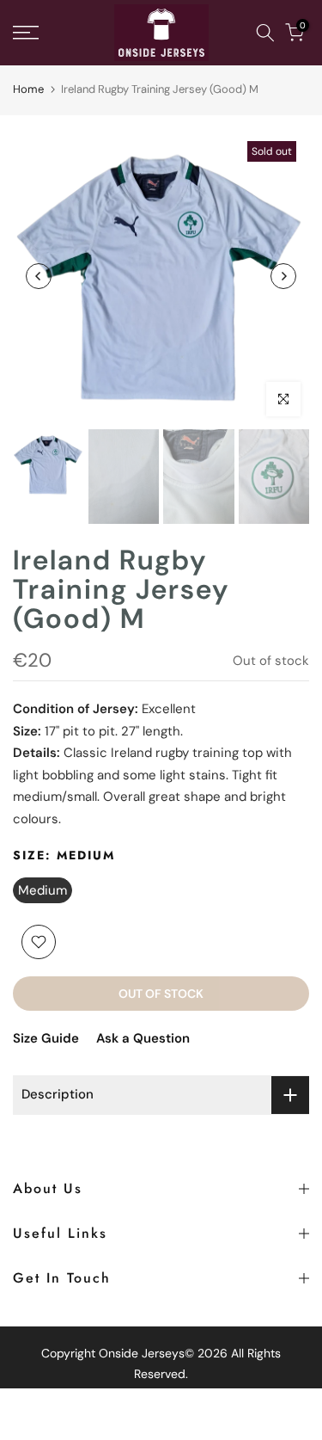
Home (28, 89)
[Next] (283, 276)
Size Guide (46, 1038)
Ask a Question (143, 1038)
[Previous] (39, 276)
